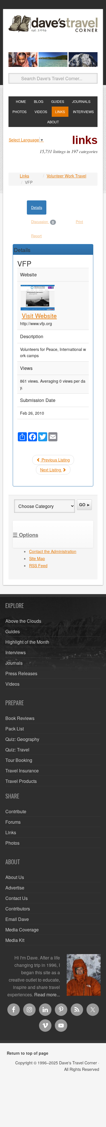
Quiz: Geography (22, 739)
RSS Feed (38, 565)
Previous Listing (55, 460)
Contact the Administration (52, 551)
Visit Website (39, 315)
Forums (13, 822)
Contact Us (16, 898)
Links (24, 176)
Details (36, 207)
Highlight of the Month (27, 642)
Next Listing (51, 470)
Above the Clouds (23, 621)
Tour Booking (18, 760)
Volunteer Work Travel (66, 176)
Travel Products (21, 781)
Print (79, 221)
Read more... (47, 994)
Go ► (84, 504)
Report (36, 235)
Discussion (42, 222)
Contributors (17, 908)
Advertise (14, 887)
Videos (12, 684)
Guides (12, 631)
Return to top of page (27, 1053)
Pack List (14, 728)
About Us (14, 877)
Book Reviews (19, 718)
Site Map (37, 558)
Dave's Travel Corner (53, 31)
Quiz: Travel (17, 749)
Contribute (15, 811)
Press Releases (21, 673)
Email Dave (17, 919)
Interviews (15, 652)
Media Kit (14, 940)
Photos (12, 843)
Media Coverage (22, 929)
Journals (14, 663)
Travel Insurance (22, 770)
